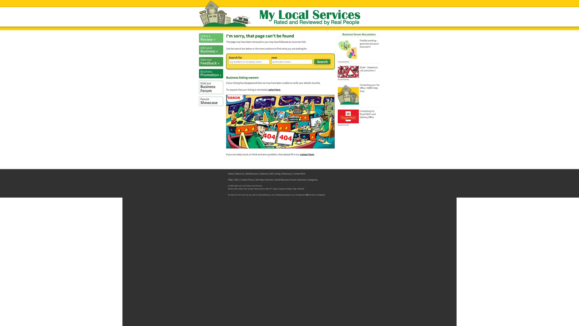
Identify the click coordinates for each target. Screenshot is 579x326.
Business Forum (207, 87)
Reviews (269, 179)
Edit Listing (274, 173)
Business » (209, 50)
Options (264, 173)
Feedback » (209, 61)
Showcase (209, 101)
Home (231, 173)
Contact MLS (299, 173)
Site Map (259, 179)
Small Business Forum (286, 179)
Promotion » (210, 73)
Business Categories (308, 179)
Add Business (252, 173)
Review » (207, 38)
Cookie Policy (247, 179)
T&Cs (236, 179)
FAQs (230, 179)
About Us (239, 173)
